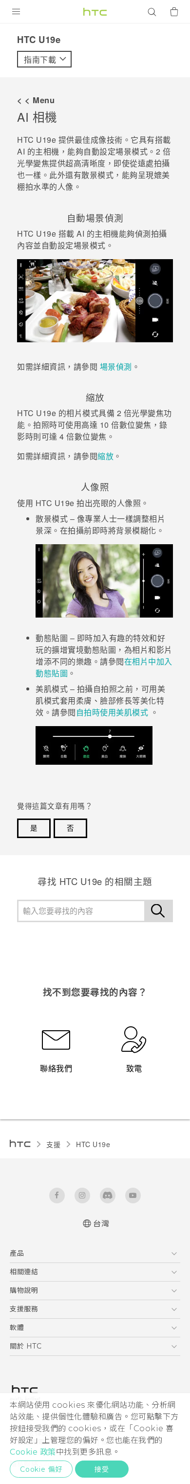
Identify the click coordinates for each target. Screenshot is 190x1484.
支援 (53, 1144)
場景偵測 (116, 366)
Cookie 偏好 (41, 1469)
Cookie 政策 (33, 1452)
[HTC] (95, 12)
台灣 (101, 1223)
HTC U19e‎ (93, 1144)
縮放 (105, 456)
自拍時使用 (112, 712)
